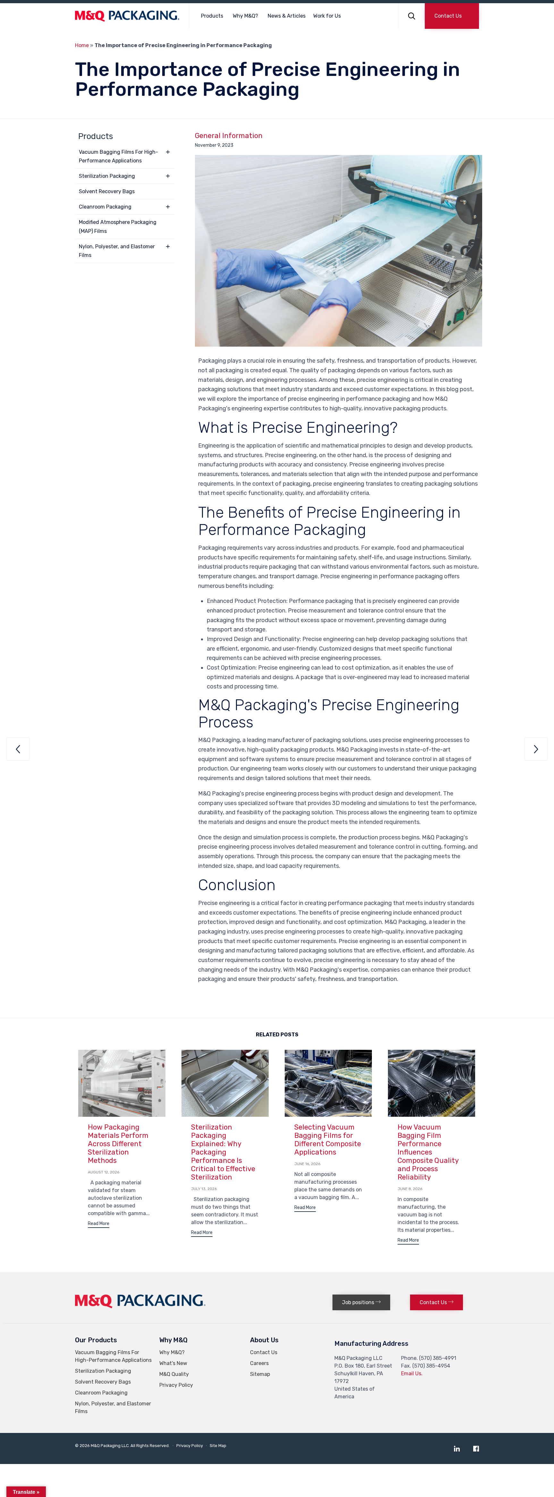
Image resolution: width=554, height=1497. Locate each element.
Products (212, 16)
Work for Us (327, 16)
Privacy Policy (176, 1385)
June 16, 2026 (307, 1164)
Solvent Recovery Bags (107, 191)
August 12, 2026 (103, 1172)
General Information (229, 136)
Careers (259, 1363)
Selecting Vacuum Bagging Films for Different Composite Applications (327, 1139)
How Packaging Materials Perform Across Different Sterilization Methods (118, 1144)
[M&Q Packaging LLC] (127, 16)
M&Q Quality (174, 1374)
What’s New (173, 1363)
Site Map (218, 1445)
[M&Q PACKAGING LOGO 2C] (140, 1307)
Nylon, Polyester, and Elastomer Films (117, 250)
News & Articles (287, 16)
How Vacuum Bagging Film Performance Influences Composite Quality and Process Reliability (428, 1152)
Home (82, 45)
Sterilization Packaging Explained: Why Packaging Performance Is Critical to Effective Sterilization (223, 1152)
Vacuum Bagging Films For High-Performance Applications (118, 156)
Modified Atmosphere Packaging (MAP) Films (117, 226)
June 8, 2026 (410, 1189)
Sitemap (260, 1374)
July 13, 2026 (204, 1189)
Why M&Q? (245, 16)
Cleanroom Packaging (105, 207)
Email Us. (412, 1373)
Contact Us (263, 1352)
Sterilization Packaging (107, 176)
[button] (452, 16)
